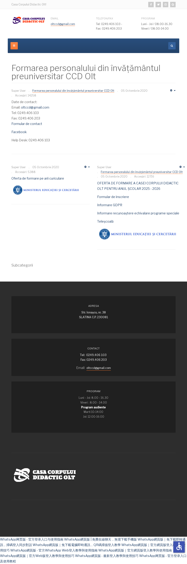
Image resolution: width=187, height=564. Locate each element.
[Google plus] (173, 4)
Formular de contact (26, 124)
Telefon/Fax (104, 18)
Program (148, 18)
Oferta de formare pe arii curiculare (37, 178)
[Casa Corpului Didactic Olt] (29, 20)
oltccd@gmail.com (63, 24)
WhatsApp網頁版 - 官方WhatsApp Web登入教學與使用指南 (54, 550)
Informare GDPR (109, 205)
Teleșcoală (105, 221)
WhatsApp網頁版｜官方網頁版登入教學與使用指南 (135, 550)
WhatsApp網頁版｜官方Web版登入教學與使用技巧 (37, 556)
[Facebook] (151, 4)
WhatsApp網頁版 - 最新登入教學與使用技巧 (106, 556)
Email (54, 18)
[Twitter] (158, 4)
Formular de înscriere (113, 197)
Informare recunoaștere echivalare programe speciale (138, 213)
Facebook (19, 132)
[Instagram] (165, 4)
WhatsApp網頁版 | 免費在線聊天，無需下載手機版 (100, 539)
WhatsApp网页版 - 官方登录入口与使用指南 (31, 539)
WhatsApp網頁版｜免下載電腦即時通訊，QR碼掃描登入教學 (77, 545)
